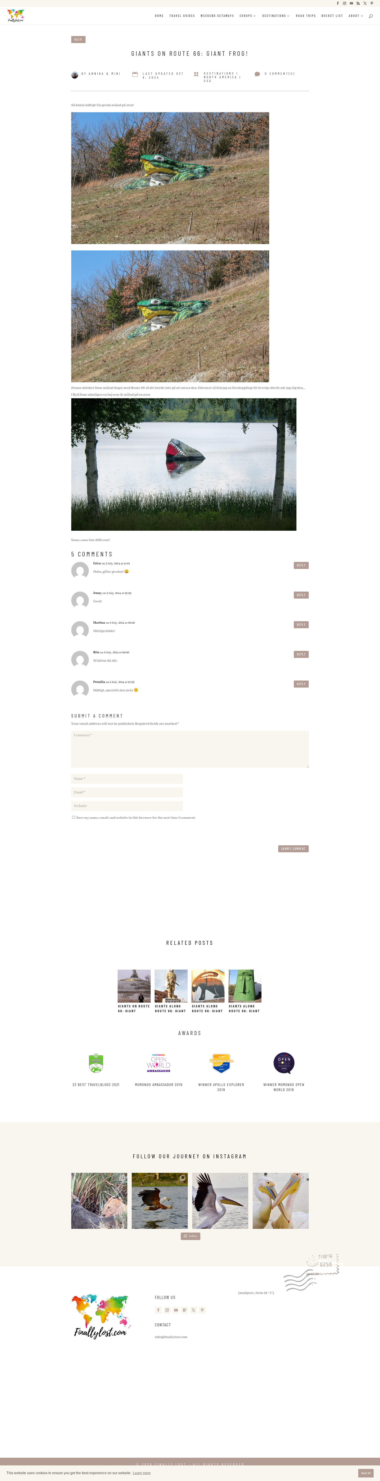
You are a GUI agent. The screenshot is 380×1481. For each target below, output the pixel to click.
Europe (246, 16)
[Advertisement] (190, 900)
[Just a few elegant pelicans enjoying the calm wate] (281, 1201)
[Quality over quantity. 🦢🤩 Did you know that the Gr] (220, 1201)
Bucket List (332, 16)
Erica (97, 563)
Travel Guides (182, 16)
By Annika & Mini (101, 73)
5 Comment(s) (280, 73)
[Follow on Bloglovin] (184, 1310)
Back (78, 39)
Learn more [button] (142, 1473)
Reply (301, 565)
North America (221, 77)
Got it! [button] (366, 1473)
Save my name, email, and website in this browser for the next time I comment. (136, 818)
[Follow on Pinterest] (202, 1310)
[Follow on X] (193, 1310)
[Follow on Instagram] (167, 1310)
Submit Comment (293, 849)
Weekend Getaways (217, 16)
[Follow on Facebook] (158, 1310)
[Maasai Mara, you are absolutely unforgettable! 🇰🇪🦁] (99, 1201)
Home (159, 16)
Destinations (274, 16)
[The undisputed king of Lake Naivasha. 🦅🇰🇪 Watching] (160, 1201)
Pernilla (99, 682)
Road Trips (306, 16)
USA (208, 81)
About (354, 16)
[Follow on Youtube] (175, 1310)
